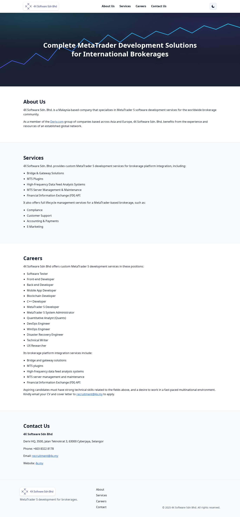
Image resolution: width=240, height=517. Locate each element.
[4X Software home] (41, 6)
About (100, 489)
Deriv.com (57, 122)
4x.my (39, 463)
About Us (108, 6)
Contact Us (158, 6)
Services (125, 6)
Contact (101, 507)
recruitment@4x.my (89, 394)
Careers (141, 6)
